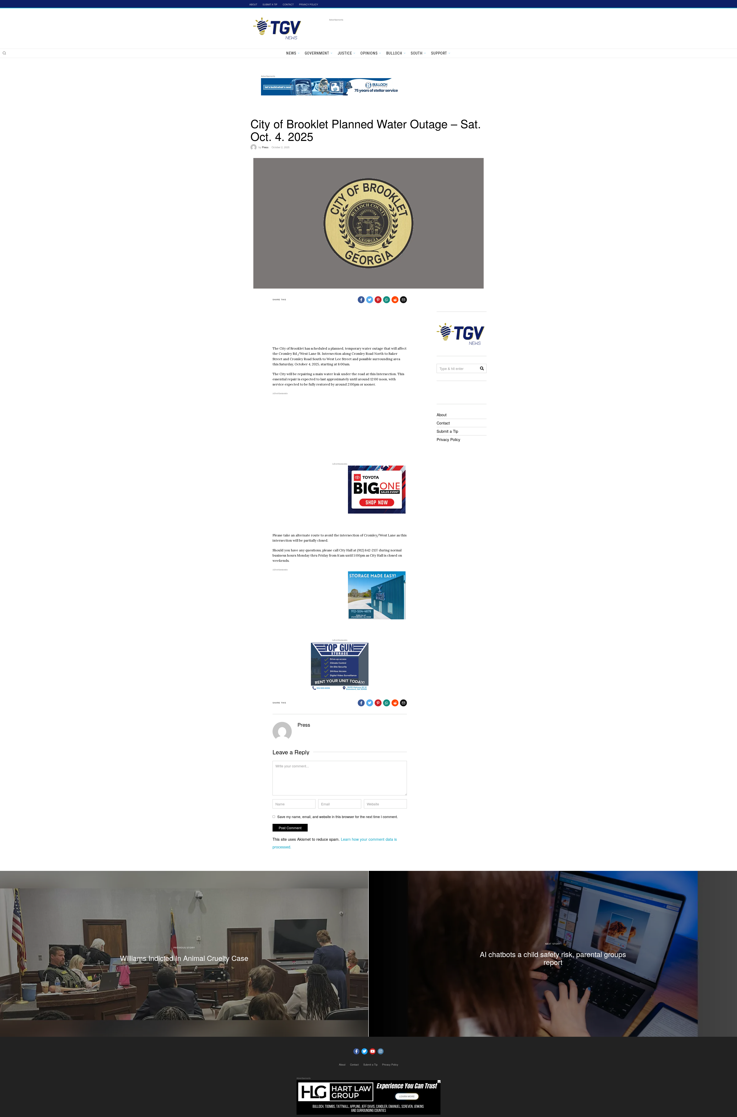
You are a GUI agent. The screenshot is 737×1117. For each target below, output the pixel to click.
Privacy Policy (448, 439)
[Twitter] (364, 1051)
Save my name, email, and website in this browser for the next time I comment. (337, 816)
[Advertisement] (399, 30)
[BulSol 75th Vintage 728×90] (331, 86)
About (442, 414)
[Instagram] (381, 1051)
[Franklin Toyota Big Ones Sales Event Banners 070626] (377, 489)
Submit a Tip (447, 431)
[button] (4, 53)
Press (265, 147)
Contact (443, 423)
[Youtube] (372, 1051)
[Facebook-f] (356, 1051)
